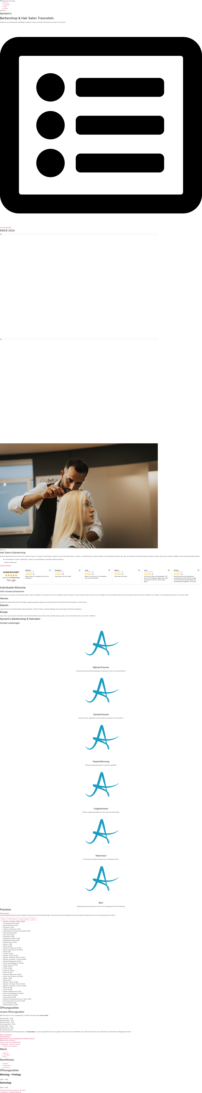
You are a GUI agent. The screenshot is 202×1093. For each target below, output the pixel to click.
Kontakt (5, 8)
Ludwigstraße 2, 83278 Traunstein (10, 1044)
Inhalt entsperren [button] (5, 1036)
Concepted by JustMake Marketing (10, 1092)
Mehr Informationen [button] (6, 1034)
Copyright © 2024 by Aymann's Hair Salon (13, 1090)
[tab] (3, 919)
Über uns (6, 3)
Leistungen (6, 5)
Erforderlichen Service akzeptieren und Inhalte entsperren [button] (17, 1038)
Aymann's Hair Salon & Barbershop (10, 1042)
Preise (5, 6)
